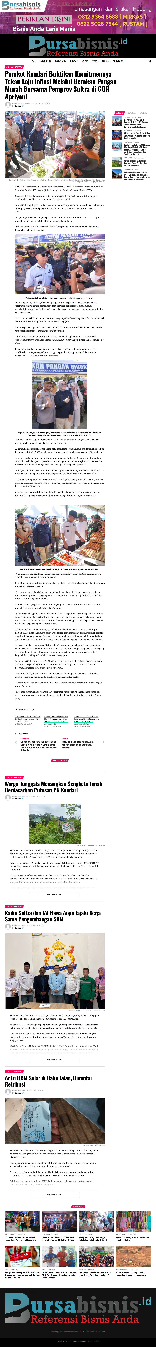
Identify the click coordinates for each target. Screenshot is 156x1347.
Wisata (94, 61)
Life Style (73, 61)
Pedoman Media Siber (95, 1332)
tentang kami (118, 61)
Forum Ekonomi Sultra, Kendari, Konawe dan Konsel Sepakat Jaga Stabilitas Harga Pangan (86, 719)
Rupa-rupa (105, 61)
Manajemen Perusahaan (74, 1332)
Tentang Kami (57, 1332)
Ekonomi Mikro (60, 61)
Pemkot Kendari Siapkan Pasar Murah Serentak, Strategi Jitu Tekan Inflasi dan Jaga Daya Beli (56, 719)
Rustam (18, 106)
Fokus (34, 61)
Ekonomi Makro (45, 61)
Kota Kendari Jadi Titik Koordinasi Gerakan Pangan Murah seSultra (27, 717)
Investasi (84, 61)
